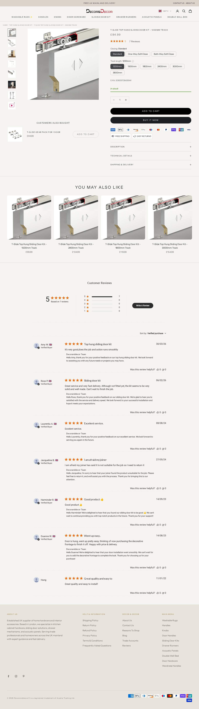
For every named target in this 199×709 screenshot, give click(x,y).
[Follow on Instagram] (16, 676)
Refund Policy (90, 630)
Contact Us (178, 3)
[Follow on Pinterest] (23, 676)
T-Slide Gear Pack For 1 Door (43, 132)
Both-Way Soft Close (164, 54)
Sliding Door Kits (170, 640)
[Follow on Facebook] (8, 676)
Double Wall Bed (177, 17)
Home (5, 25)
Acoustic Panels (152, 17)
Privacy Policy (90, 635)
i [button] (133, 61)
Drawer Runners (126, 17)
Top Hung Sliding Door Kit (20, 25)
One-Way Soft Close (138, 54)
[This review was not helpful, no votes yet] (163, 369)
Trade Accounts (130, 640)
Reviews (126, 645)
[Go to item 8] (12, 105)
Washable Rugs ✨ (22, 17)
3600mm (117, 72)
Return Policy (89, 625)
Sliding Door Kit (101, 17)
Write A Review (142, 305)
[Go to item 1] (12, 33)
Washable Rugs (170, 620)
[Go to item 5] (12, 74)
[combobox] (153, 333)
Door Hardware (76, 17)
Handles (43, 17)
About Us (190, 3)
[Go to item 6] (12, 85)
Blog (124, 635)
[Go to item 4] (12, 64)
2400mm (162, 66)
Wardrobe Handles (171, 665)
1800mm (147, 66)
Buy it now (151, 120)
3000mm (177, 66)
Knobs (57, 17)
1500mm (132, 66)
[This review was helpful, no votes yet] (158, 369)
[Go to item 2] (12, 43)
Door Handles (169, 635)
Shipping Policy (90, 620)
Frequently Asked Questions (97, 645)
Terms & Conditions (93, 640)
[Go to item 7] (12, 95)
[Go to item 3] (12, 54)
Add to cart (151, 111)
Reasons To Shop (130, 630)
